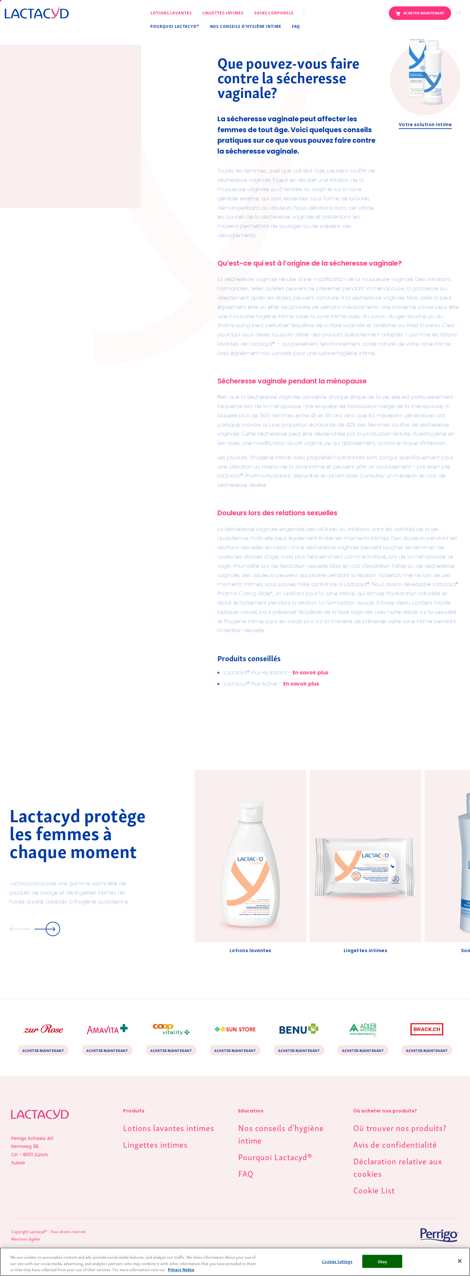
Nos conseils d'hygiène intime (245, 26)
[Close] (460, 1261)
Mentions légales (25, 1238)
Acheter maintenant (424, 13)
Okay (382, 1261)
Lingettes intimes (223, 12)
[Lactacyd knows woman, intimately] (40, 1120)
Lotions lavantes (171, 12)
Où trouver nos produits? (399, 1127)
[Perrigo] (425, 1235)
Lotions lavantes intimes (168, 1127)
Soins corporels (274, 12)
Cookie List (374, 1189)
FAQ (296, 26)
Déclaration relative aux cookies (397, 1167)
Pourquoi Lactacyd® (174, 26)
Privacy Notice (181, 1269)
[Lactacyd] (37, 11)
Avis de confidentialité (395, 1144)
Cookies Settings (337, 1261)
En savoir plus (310, 673)
